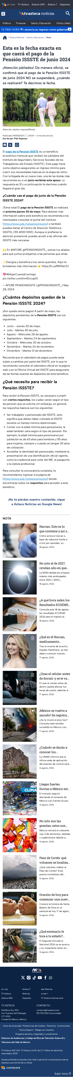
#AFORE (16, 249)
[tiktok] (34, 978)
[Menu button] (5, 13)
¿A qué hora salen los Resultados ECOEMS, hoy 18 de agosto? (54, 602)
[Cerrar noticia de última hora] (70, 29)
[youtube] (40, 978)
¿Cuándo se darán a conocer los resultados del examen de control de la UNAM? (54, 749)
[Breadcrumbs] (6, 37)
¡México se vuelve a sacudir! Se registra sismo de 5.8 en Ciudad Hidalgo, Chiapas (53, 713)
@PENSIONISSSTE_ (35, 249)
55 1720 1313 (42, 1013)
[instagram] (28, 978)
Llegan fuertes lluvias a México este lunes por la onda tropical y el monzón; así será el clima (54, 786)
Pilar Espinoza (20, 138)
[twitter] (23, 978)
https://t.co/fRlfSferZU (55, 266)
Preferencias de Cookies (34, 1026)
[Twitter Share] (10, 145)
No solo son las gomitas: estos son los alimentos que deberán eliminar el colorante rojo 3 (53, 823)
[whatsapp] (50, 978)
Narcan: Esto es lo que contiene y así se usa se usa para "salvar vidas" (54, 528)
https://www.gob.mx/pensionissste (25, 223)
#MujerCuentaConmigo (21, 274)
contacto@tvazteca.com (47, 1010)
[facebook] (45, 978)
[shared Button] (17, 145)
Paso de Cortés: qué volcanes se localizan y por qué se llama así (54, 860)
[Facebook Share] (5, 145)
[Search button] (68, 13)
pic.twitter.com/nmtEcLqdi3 (20, 278)
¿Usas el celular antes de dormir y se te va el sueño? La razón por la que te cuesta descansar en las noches (54, 676)
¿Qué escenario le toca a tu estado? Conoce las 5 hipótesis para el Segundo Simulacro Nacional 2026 (53, 933)
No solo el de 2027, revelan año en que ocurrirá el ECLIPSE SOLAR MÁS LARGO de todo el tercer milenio (53, 565)
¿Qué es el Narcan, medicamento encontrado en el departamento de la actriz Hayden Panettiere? (53, 639)
